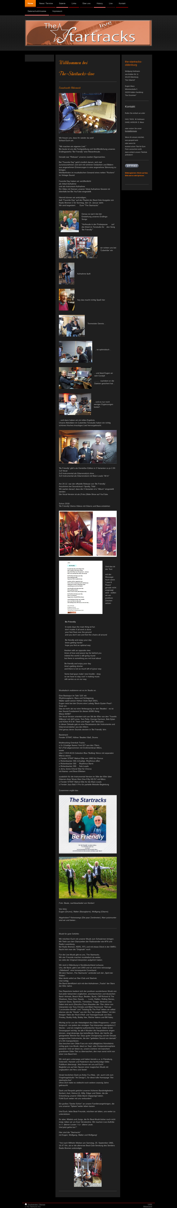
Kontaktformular (131, 131)
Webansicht (147, 1206)
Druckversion (32, 1205)
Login (150, 1204)
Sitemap (42, 1205)
